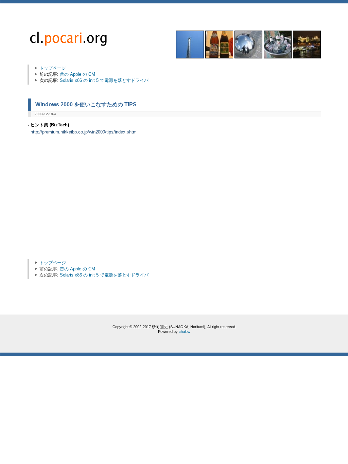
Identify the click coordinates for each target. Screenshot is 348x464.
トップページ (52, 68)
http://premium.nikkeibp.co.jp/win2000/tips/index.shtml (84, 132)
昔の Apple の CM (77, 74)
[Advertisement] (88, 200)
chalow (184, 331)
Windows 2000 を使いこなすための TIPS (86, 104)
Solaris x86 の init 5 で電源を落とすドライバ (104, 80)
